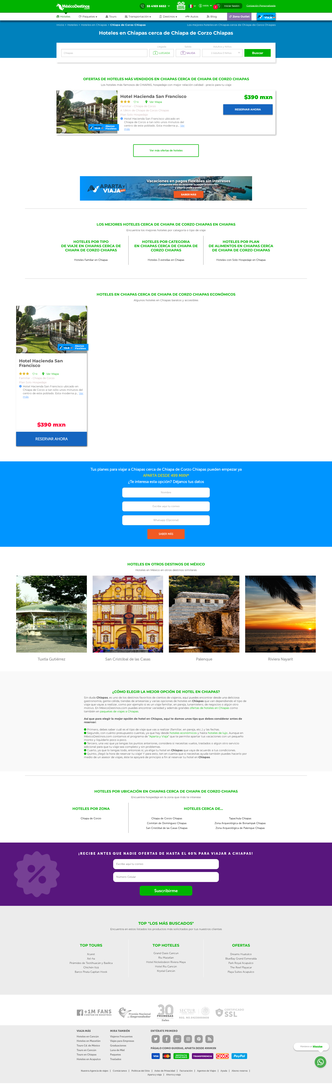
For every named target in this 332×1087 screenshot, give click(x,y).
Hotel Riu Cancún (166, 966)
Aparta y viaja (155, 1075)
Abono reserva (239, 1071)
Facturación (186, 1071)
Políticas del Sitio (140, 1071)
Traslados (115, 1059)
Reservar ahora (248, 109)
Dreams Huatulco (241, 954)
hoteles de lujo (217, 733)
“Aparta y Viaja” (159, 736)
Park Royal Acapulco (240, 963)
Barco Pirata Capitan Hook (91, 972)
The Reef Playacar (241, 967)
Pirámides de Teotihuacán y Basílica (91, 963)
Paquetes (115, 1054)
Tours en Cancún (86, 1050)
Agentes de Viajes (206, 1071)
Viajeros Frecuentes (121, 1036)
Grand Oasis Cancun (166, 953)
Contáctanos (120, 1071)
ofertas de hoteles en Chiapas (209, 708)
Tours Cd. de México (88, 1045)
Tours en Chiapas (86, 1054)
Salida (188, 46)
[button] (142, 16)
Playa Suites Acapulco (241, 972)
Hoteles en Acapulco (89, 1059)
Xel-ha (91, 958)
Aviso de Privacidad (164, 1071)
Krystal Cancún (166, 971)
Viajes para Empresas (122, 1040)
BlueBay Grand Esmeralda (241, 958)
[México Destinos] (75, 6)
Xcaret (91, 954)
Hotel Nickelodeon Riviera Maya (166, 962)
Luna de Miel (117, 1050)
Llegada (161, 46)
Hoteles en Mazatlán (88, 1040)
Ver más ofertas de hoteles (166, 150)
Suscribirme (166, 890)
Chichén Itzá (91, 967)
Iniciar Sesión (231, 5)
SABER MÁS (166, 534)
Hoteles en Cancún (88, 1036)
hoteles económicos (183, 733)
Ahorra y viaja (173, 1075)
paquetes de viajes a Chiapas (119, 711)
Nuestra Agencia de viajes (94, 1071)
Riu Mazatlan (166, 957)
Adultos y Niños (222, 46)
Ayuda (224, 1071)
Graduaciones (118, 1045)
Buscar (257, 53)
